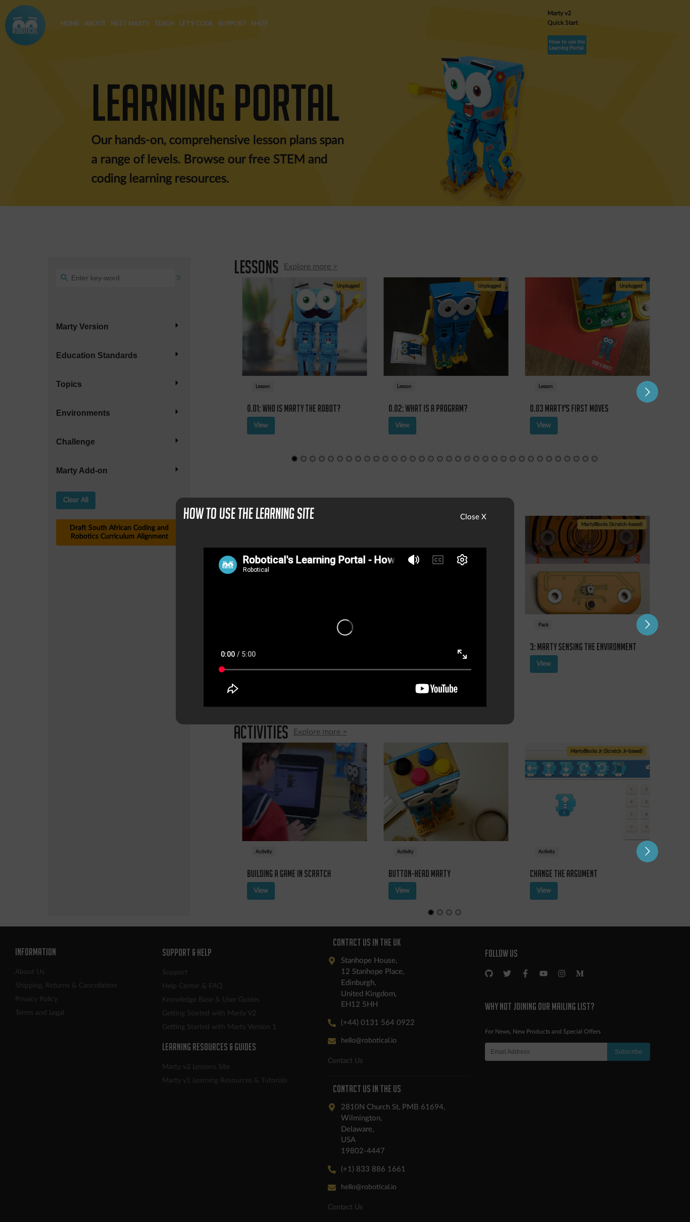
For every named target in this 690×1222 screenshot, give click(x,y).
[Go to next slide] (647, 392)
